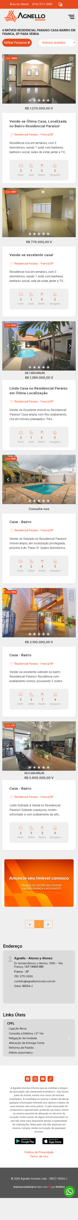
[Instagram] (35, 1079)
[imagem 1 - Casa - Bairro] (39, 479)
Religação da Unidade (23, 1038)
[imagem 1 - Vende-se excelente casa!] (39, 212)
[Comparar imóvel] (71, 64)
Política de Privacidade (39, 1152)
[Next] (70, 79)
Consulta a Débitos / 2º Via (26, 1033)
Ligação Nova (18, 1028)
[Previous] (8, 79)
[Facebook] (27, 1079)
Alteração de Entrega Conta (26, 1042)
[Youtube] (43, 1079)
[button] (60, 4)
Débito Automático (21, 1052)
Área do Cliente (19, 4)
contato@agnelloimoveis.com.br (34, 981)
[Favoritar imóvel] (71, 58)
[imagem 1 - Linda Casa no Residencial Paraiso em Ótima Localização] (39, 346)
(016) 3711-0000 (42, 4)
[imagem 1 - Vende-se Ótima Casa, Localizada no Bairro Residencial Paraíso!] (39, 79)
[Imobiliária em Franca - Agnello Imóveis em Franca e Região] (30, 17)
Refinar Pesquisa (15, 42)
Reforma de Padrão (21, 1047)
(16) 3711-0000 (23, 976)
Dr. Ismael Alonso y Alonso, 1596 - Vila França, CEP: (38, 965)
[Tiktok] (50, 1079)
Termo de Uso (39, 1156)
